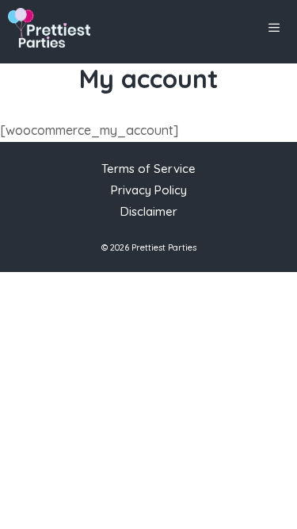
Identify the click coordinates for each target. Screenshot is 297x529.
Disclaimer (148, 211)
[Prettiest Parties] (49, 28)
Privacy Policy (149, 189)
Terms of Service (148, 168)
